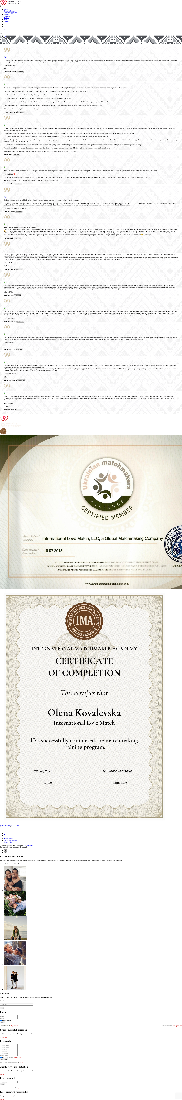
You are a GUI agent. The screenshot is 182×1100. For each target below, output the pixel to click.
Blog (5, 19)
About (6, 9)
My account (3, 1037)
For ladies (7, 16)
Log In (21, 1063)
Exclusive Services (9, 11)
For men (6, 14)
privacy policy (18, 1057)
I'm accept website (12, 1057)
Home (5, 36)
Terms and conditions (10, 840)
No (5, 852)
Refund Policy (8, 842)
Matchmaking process (10, 13)
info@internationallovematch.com (10, 825)
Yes (6, 850)
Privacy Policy (8, 838)
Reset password (177, 1026)
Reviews (6, 18)
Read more (20, 71)
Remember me (6, 1020)
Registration (14, 1026)
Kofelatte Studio (28, 845)
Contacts (6, 21)
